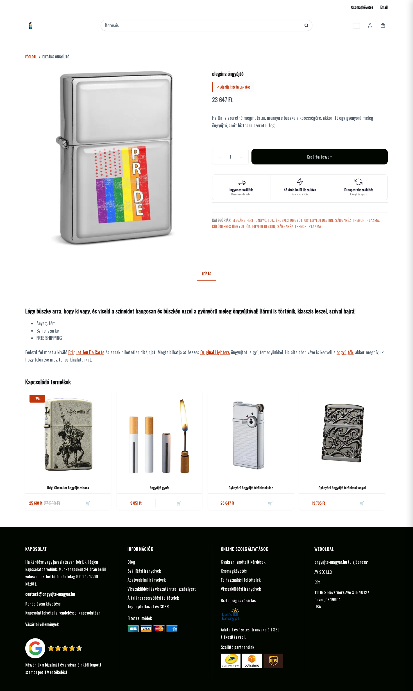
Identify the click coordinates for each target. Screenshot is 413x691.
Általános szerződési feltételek (153, 598)
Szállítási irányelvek (144, 571)
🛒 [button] (87, 503)
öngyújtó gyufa (159, 487)
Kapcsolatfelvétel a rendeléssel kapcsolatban (63, 612)
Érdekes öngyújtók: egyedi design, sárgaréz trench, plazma (327, 220)
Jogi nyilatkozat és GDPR (148, 606)
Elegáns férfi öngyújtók (253, 220)
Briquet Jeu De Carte (86, 352)
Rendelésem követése (43, 603)
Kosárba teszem (319, 156)
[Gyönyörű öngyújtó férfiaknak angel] (342, 433)
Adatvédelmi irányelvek (147, 580)
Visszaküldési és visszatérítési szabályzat (162, 589)
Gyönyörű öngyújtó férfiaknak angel (342, 487)
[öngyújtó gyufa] (159, 433)
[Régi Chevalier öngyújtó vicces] (68, 433)
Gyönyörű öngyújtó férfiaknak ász (251, 487)
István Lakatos (240, 87)
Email (384, 7)
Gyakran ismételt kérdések (243, 562)
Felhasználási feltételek (241, 580)
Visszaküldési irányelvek (241, 589)
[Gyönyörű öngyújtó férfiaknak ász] (251, 433)
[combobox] (203, 25)
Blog (131, 562)
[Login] (370, 25)
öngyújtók (345, 352)
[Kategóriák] (356, 25)
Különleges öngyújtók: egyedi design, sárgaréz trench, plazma (266, 226)
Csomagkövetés (362, 7)
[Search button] (306, 25)
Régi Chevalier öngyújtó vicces (68, 487)
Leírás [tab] (206, 273)
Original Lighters (215, 352)
